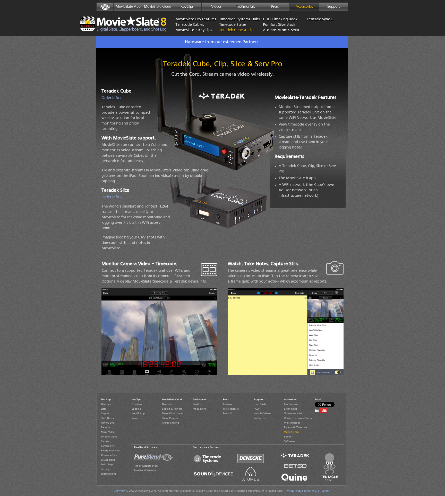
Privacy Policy (293, 491)
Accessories (304, 7)
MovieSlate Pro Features (193, 19)
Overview (106, 404)
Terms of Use (311, 491)
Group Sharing (170, 422)
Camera (105, 441)
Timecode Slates (232, 25)
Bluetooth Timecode (295, 427)
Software (289, 441)
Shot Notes (107, 418)
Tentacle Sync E (320, 19)
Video (135, 418)
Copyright (119, 491)
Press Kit (228, 413)
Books (287, 436)
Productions (199, 409)
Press (275, 7)
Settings (105, 469)
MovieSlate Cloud (157, 7)
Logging (136, 409)
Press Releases (231, 409)
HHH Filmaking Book (280, 19)
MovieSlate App (128, 7)
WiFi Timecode (292, 422)
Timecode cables (293, 413)
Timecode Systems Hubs (237, 19)
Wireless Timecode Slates (298, 418)
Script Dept (107, 464)
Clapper (105, 413)
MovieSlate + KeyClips (193, 30)
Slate (103, 409)
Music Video (108, 432)
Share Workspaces (172, 413)
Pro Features (291, 404)
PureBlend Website (145, 470)
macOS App (138, 413)
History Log (107, 422)
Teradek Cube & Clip (230, 30)
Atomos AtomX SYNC (281, 30)
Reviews (227, 404)
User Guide (260, 404)
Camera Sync (108, 446)
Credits (197, 404)
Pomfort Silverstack (279, 25)
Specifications (108, 474)
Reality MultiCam (110, 450)
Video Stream (291, 432)
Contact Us (260, 418)
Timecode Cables (189, 25)
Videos (216, 7)
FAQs (257, 409)
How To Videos (262, 413)
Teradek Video (109, 436)
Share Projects (170, 418)
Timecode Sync (109, 455)
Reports (105, 427)
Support (333, 7)
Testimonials (245, 7)
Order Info (110, 98)
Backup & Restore (172, 409)
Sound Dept (108, 460)
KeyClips (187, 7)
